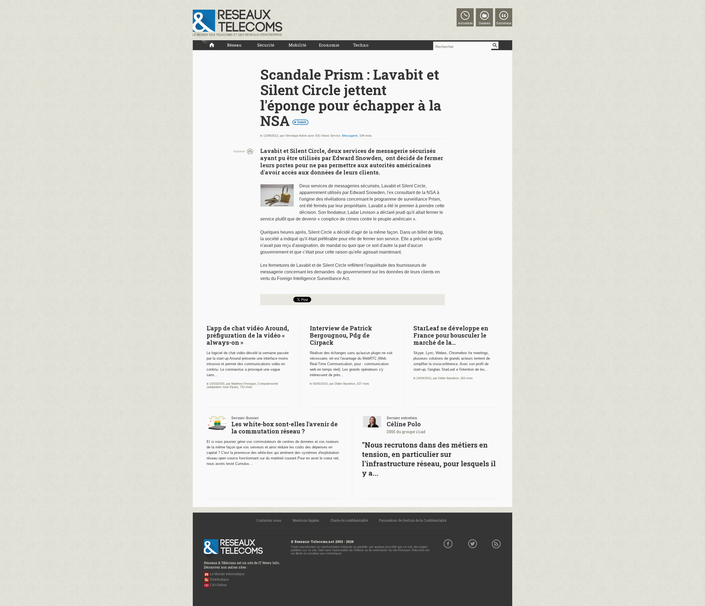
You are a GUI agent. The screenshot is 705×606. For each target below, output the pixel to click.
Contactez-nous (268, 520)
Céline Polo (404, 424)
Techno (360, 45)
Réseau (234, 45)
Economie (329, 45)
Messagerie (350, 135)
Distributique (219, 579)
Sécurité (265, 45)
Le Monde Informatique (227, 574)
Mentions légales (305, 520)
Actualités (465, 23)
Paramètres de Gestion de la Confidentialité (412, 520)
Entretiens (504, 23)
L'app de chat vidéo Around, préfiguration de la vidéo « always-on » (248, 335)
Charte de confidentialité (349, 520)
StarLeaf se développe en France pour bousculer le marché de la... (450, 335)
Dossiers (484, 23)
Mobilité (297, 45)
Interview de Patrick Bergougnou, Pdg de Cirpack (341, 335)
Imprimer (239, 151)
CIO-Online (218, 585)
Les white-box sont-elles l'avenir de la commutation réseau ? (284, 427)
